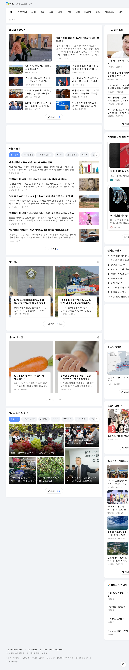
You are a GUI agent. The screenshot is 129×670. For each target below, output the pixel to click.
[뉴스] (11, 4)
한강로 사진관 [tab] (29, 419)
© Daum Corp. (12, 661)
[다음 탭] (96, 154)
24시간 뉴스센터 (31, 649)
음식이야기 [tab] (72, 155)
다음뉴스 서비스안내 (14, 649)
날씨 (30, 4)
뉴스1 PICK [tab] (81, 419)
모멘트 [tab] (55, 419)
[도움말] (98, 262)
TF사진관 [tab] (67, 419)
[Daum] (7, 4)
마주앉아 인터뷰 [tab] (45, 155)
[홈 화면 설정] (123, 664)
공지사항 (43, 649)
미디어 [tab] (59, 155)
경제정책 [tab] (14, 155)
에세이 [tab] (84, 155)
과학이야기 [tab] (28, 155)
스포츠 (24, 4)
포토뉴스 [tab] (14, 419)
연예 (18, 4)
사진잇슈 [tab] (44, 419)
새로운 (55, 117)
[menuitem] (11, 11)
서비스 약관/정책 (56, 649)
